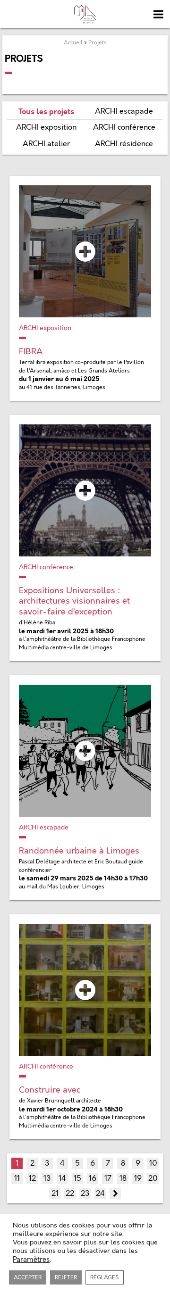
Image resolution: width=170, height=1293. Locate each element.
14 (62, 1178)
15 (77, 1178)
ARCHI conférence (124, 127)
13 (47, 1178)
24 (100, 1193)
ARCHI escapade (124, 111)
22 (70, 1193)
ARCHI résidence (124, 144)
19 (138, 1178)
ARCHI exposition (46, 127)
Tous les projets (46, 111)
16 (92, 1178)
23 (85, 1193)
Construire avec (49, 1090)
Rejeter (66, 1277)
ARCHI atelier (46, 144)
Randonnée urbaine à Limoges (79, 850)
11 (17, 1178)
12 (32, 1178)
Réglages (104, 1277)
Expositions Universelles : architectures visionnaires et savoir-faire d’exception (74, 601)
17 (107, 1178)
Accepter (28, 1277)
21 (55, 1193)
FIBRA (30, 351)
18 (123, 1178)
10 (153, 1163)
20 (153, 1178)
